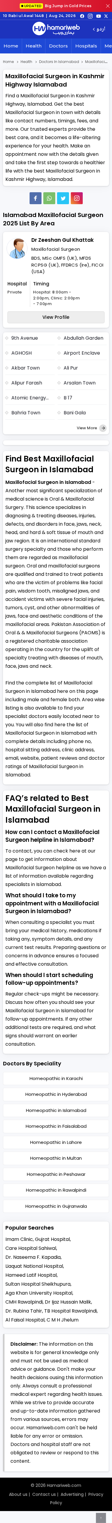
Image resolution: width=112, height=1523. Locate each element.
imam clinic (19, 1239)
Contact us (44, 1494)
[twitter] (106, 16)
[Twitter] (63, 198)
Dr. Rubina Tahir (23, 1310)
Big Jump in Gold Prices (58, 6)
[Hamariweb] (56, 29)
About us (18, 1494)
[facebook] (82, 16)
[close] (108, 6)
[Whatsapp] (49, 198)
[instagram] (77, 198)
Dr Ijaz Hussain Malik (68, 1302)
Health (34, 46)
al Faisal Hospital (25, 1319)
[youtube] (99, 16)
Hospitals (86, 46)
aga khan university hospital (38, 1293)
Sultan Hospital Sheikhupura (37, 1284)
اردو (100, 29)
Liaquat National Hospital (34, 1266)
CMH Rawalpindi (24, 1302)
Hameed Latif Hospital (31, 1275)
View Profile (56, 317)
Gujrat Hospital (52, 1239)
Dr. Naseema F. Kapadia (33, 1257)
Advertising (72, 1494)
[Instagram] (90, 16)
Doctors (58, 46)
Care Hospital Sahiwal (30, 1248)
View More (87, 428)
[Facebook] (36, 198)
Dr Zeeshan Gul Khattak (62, 240)
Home (11, 46)
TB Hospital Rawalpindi (70, 1310)
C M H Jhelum (63, 1319)
